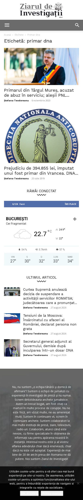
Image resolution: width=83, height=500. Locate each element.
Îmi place (70, 203)
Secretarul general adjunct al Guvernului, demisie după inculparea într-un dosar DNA (48, 345)
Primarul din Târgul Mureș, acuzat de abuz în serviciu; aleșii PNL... (39, 93)
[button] (6, 25)
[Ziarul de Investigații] (41, 10)
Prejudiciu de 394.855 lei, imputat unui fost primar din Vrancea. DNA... (41, 171)
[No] (78, 483)
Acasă (7, 34)
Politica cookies (52, 493)
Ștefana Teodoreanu (16, 100)
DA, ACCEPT (29, 493)
